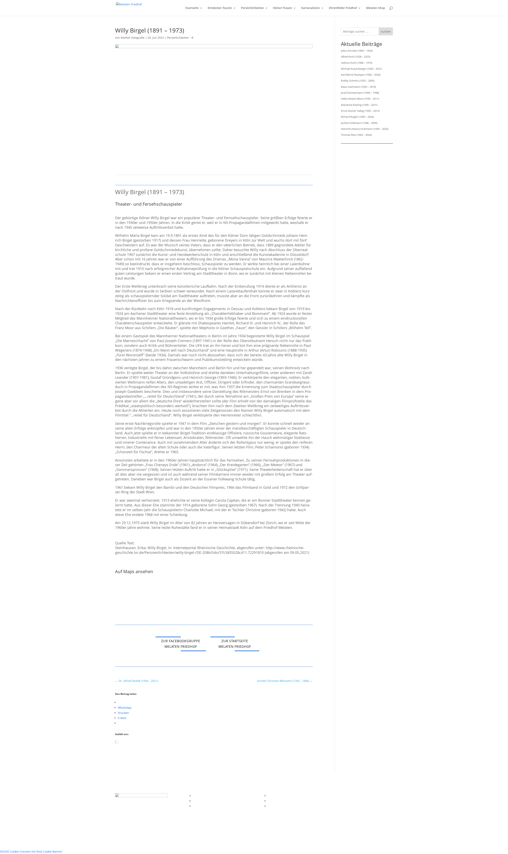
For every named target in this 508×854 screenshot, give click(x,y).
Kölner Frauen (282, 8)
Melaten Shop (375, 8)
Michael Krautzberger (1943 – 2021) (361, 68)
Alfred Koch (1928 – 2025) (355, 56)
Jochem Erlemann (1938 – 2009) (359, 123)
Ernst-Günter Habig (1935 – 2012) (360, 111)
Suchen (386, 31)
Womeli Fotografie (132, 38)
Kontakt (198, 806)
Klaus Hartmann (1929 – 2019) (358, 87)
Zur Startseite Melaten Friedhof (234, 644)
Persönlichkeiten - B (180, 38)
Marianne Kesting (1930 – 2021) (359, 105)
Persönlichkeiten (252, 8)
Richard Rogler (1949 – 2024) (357, 117)
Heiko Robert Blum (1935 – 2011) (360, 98)
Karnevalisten (310, 8)
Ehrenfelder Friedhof (343, 8)
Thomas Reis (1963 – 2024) (356, 135)
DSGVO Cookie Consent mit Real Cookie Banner (31, 851)
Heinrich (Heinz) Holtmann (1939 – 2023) (364, 129)
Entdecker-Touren (220, 8)
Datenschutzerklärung (207, 801)
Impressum (200, 796)
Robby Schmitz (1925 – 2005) (357, 80)
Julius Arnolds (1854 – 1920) (357, 50)
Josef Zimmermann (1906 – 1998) (360, 92)
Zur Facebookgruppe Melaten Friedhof (180, 644)
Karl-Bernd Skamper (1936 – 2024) (360, 74)
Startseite (192, 8)
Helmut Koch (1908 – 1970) (356, 63)
